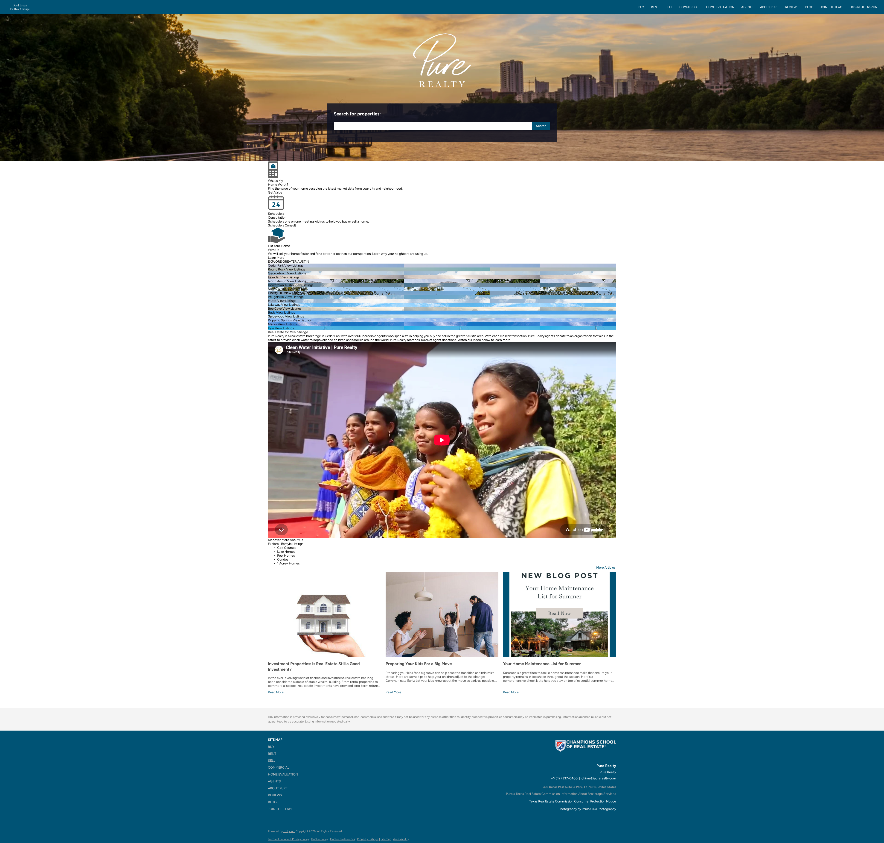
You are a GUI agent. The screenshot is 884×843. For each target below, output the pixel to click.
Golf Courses (286, 548)
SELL (669, 7)
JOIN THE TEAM (831, 7)
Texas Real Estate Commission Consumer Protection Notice (572, 801)
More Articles (606, 567)
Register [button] (857, 7)
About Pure (769, 7)
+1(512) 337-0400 (564, 778)
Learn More (276, 258)
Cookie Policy (319, 839)
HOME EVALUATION (720, 7)
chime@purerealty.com (599, 778)
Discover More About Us (285, 540)
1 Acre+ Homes (288, 563)
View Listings (293, 265)
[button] (541, 126)
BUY (641, 7)
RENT (655, 7)
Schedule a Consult (282, 225)
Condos (282, 559)
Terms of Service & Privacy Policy (288, 839)
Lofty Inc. (289, 831)
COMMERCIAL (689, 7)
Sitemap (386, 839)
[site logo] (585, 750)
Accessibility (401, 839)
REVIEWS (791, 7)
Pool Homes (286, 556)
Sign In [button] (872, 7)
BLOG (809, 7)
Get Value (275, 192)
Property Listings (367, 839)
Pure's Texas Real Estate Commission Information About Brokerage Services (561, 794)
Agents (747, 7)
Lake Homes (286, 552)
